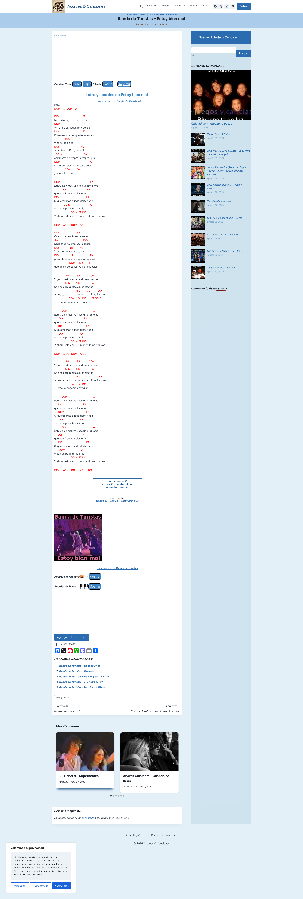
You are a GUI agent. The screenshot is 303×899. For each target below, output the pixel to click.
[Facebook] (215, 6)
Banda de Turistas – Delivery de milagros (84, 676)
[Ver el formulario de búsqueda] (141, 6)
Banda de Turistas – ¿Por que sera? (81, 681)
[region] (41, 868)
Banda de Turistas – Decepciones (79, 665)
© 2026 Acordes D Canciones (151, 843)
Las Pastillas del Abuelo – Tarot (224, 217)
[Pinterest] (232, 6)
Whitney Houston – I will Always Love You (155, 709)
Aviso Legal (133, 835)
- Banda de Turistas (136, 14)
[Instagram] (226, 6)
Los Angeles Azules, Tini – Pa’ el (225, 251)
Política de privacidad (164, 835)
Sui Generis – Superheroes (79, 776)
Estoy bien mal (63, 697)
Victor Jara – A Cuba (218, 134)
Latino (107, 84)
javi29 (143, 24)
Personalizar (19, 885)
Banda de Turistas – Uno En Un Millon (82, 687)
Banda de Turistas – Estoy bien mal (117, 501)
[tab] (111, 796)
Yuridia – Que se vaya (219, 201)
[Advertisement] (117, 59)
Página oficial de (117, 568)
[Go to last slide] (61, 763)
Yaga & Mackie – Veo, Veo (221, 267)
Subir (77, 84)
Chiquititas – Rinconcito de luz (211, 123)
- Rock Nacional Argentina (162, 14)
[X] (220, 6)
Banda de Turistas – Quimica (76, 671)
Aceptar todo (62, 885)
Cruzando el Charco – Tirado (223, 234)
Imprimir (124, 84)
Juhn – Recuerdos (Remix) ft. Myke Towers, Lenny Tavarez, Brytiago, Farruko (226, 171)
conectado (88, 817)
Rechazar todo (40, 885)
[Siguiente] (173, 763)
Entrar (244, 6)
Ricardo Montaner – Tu (67, 709)
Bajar (87, 84)
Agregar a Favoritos (71, 637)
